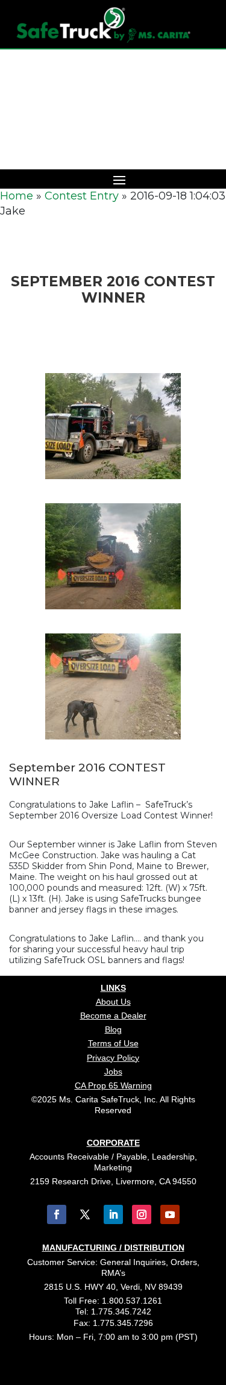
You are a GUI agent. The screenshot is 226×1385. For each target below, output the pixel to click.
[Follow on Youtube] (170, 1214)
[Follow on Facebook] (56, 1214)
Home (16, 196)
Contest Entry (82, 196)
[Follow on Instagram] (141, 1214)
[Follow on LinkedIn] (113, 1214)
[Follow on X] (85, 1214)
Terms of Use (113, 1043)
